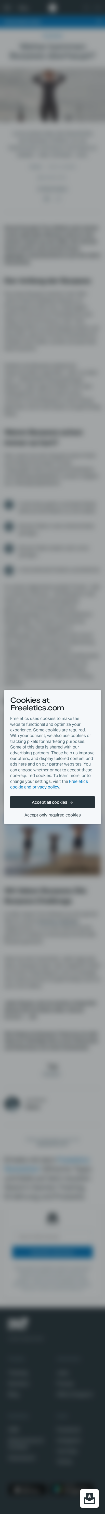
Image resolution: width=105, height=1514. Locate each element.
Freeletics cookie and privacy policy (49, 784)
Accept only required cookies (52, 815)
